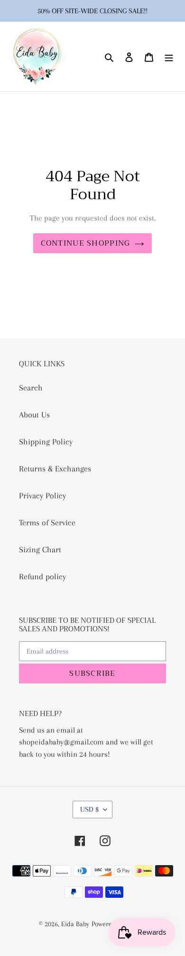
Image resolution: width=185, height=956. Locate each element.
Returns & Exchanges (55, 468)
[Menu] (169, 56)
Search (31, 387)
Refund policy (42, 576)
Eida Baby (75, 924)
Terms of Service (47, 522)
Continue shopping (85, 243)
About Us (34, 414)
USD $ (89, 809)
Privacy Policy (42, 495)
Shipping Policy (46, 441)
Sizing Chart (40, 549)
